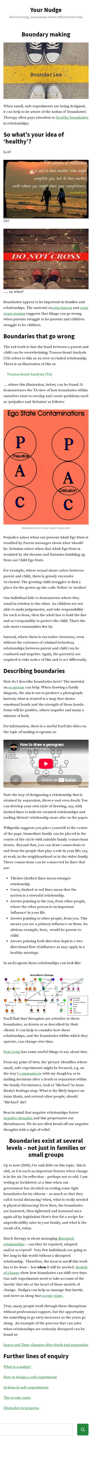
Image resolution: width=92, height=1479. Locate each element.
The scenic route (17, 1398)
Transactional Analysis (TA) (29, 374)
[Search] (83, 1429)
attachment (62, 308)
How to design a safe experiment (30, 1377)
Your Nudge (46, 10)
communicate (30, 1073)
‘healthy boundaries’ (72, 117)
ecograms (15, 687)
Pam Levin (11, 1052)
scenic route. (52, 1296)
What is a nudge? (17, 1367)
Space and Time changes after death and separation (45, 1345)
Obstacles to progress (21, 1408)
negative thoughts (18, 1118)
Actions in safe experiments (26, 1387)
